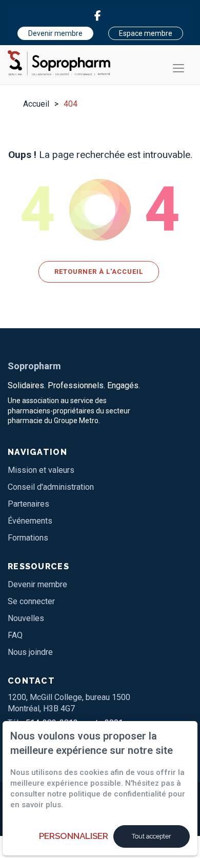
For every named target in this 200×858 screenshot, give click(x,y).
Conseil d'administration (51, 487)
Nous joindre (30, 652)
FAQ (15, 635)
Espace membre (145, 33)
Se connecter (31, 601)
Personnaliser (73, 836)
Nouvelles (26, 618)
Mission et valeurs (41, 470)
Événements (30, 521)
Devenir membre (55, 33)
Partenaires (28, 504)
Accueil (36, 104)
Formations (28, 538)
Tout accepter (151, 836)
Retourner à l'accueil (98, 271)
